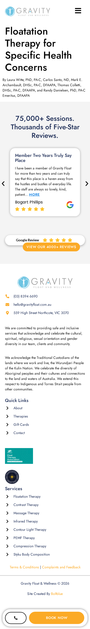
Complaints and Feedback (61, 567)
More (34, 194)
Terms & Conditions (24, 567)
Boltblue (57, 593)
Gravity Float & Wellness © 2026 (45, 583)
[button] (3, 183)
